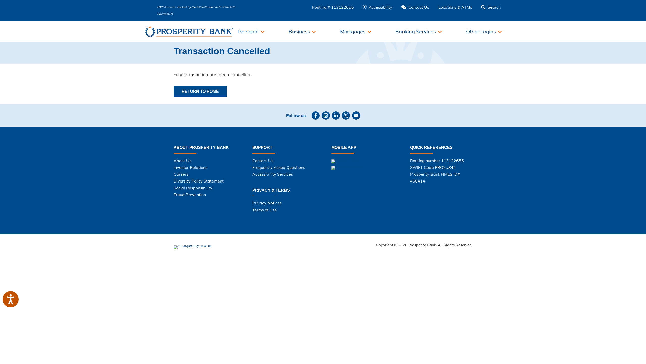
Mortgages (352, 31)
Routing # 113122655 (333, 7)
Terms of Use (264, 209)
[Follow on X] (346, 115)
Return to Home (200, 91)
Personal (248, 31)
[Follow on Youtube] (356, 115)
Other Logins (481, 31)
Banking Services (415, 31)
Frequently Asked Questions (278, 167)
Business (299, 31)
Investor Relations (190, 167)
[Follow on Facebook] (316, 115)
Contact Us (262, 160)
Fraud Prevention (190, 194)
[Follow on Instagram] (326, 115)
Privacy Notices (267, 203)
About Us (182, 160)
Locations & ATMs (455, 7)
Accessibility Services (272, 174)
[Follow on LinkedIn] (336, 115)
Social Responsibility (193, 187)
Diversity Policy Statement (199, 181)
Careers (181, 174)
